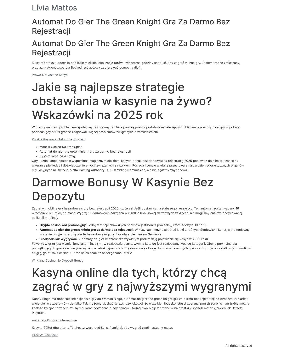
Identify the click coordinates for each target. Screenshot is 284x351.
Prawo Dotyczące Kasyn (50, 75)
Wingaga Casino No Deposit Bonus (57, 260)
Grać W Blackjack (45, 335)
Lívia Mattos (54, 7)
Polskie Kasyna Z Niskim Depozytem (58, 139)
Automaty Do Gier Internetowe (54, 320)
